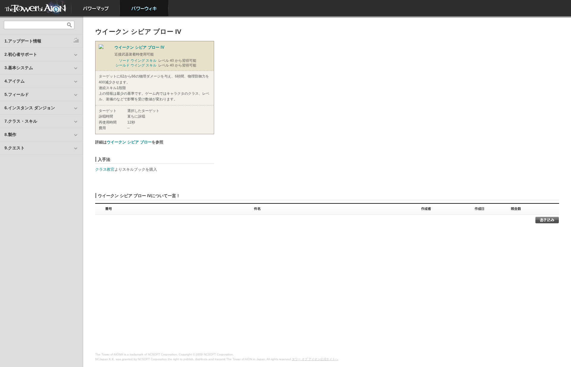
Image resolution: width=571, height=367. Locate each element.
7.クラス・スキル (20, 121)
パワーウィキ (144, 8)
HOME (35, 8)
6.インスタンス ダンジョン (29, 107)
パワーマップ (95, 8)
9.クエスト (14, 147)
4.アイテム (14, 81)
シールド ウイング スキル (135, 65)
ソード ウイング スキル (137, 60)
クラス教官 (104, 169)
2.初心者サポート (20, 54)
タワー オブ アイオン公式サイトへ (315, 359)
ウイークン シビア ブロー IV (139, 47)
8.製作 (10, 134)
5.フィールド (16, 94)
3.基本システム (18, 67)
